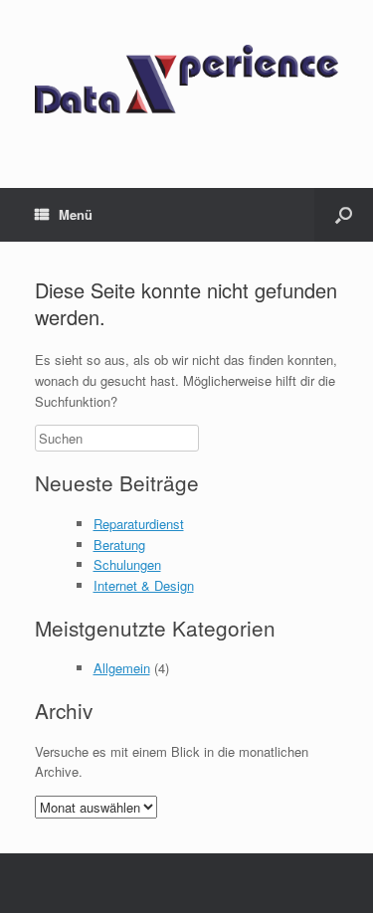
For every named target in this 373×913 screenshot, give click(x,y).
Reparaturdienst (138, 523)
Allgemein (121, 667)
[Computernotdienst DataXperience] (186, 79)
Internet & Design (143, 585)
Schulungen (127, 564)
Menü (76, 214)
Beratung (119, 544)
